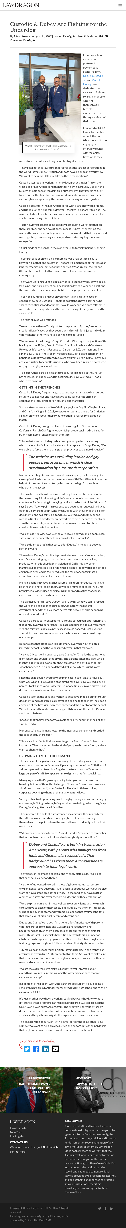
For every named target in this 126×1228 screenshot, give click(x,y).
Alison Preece (22, 36)
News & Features (87, 36)
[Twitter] (99, 1208)
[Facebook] (105, 1208)
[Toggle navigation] (120, 5)
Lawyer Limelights (64, 36)
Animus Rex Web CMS (38, 1220)
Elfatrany (55, 1216)
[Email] (55, 1049)
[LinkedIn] (112, 1208)
